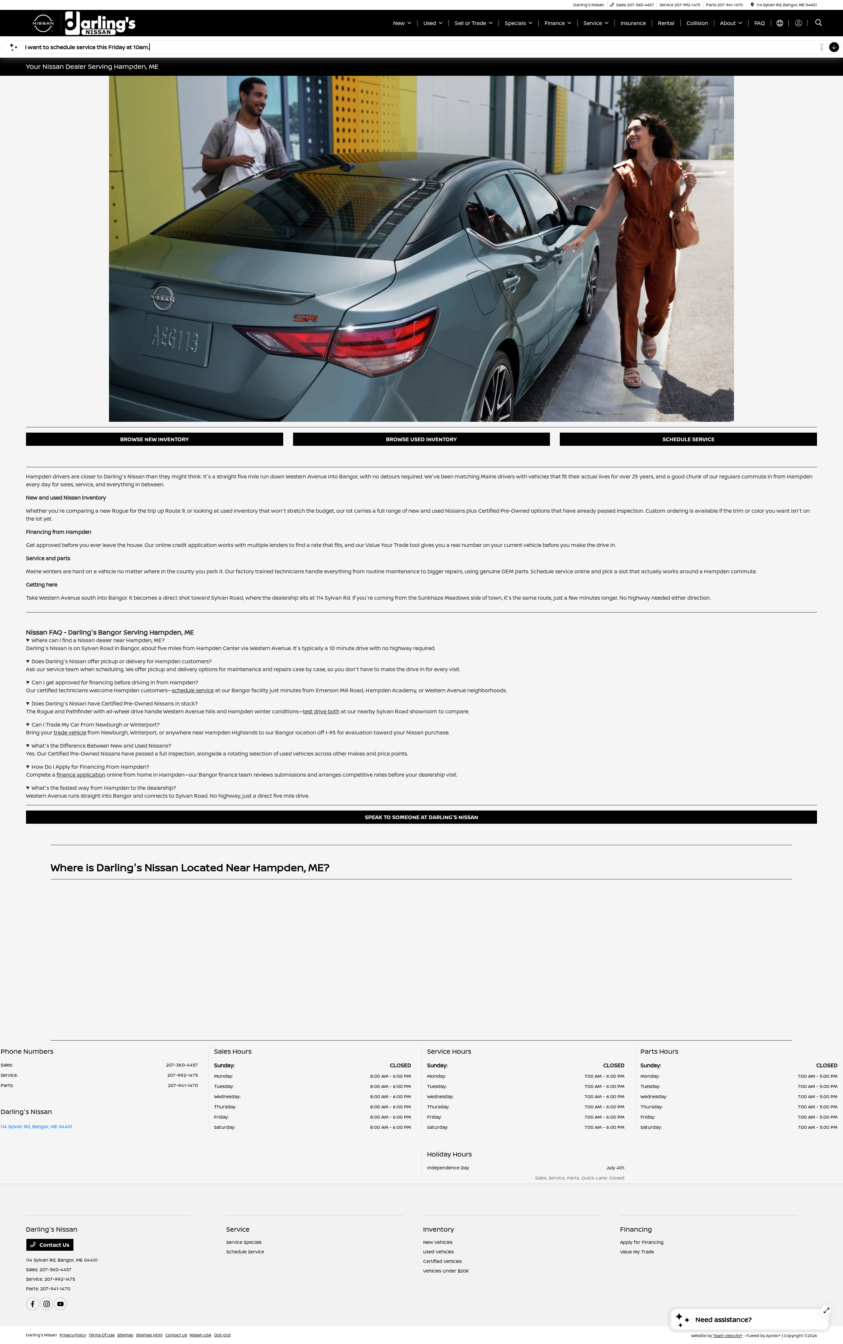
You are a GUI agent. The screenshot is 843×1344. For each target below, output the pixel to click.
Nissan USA (200, 1335)
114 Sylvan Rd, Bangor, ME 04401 (36, 1126)
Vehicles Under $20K (446, 1271)
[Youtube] (60, 1303)
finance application (81, 774)
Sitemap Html (149, 1335)
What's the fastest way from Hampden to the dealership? (104, 787)
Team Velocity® (728, 1335)
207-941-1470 (183, 1085)
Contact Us (53, 1244)
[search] (818, 23)
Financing (636, 1229)
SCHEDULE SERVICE (689, 439)
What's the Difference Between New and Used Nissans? (101, 745)
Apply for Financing (642, 1242)
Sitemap (125, 1335)
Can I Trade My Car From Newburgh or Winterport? (96, 724)
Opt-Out (222, 1335)
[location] (752, 5)
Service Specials (243, 1242)
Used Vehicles (438, 1251)
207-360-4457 (182, 1065)
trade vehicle (70, 732)
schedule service (193, 690)
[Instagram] (46, 1303)
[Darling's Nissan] (82, 22)
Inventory (438, 1229)
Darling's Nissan (41, 1335)
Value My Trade (637, 1251)
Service (238, 1229)
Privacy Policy (73, 1335)
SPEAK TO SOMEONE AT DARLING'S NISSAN (421, 817)
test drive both (321, 711)
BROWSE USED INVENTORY (421, 439)
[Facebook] (32, 1303)
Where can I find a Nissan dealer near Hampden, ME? (98, 640)
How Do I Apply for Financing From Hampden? (90, 766)
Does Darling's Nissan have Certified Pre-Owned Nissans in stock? (115, 703)
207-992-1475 (182, 1075)
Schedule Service (245, 1251)
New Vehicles (437, 1242)
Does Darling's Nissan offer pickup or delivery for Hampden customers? (122, 661)
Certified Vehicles (442, 1261)
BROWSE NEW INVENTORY (154, 439)
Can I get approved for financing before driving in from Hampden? (115, 682)
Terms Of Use (102, 1335)
